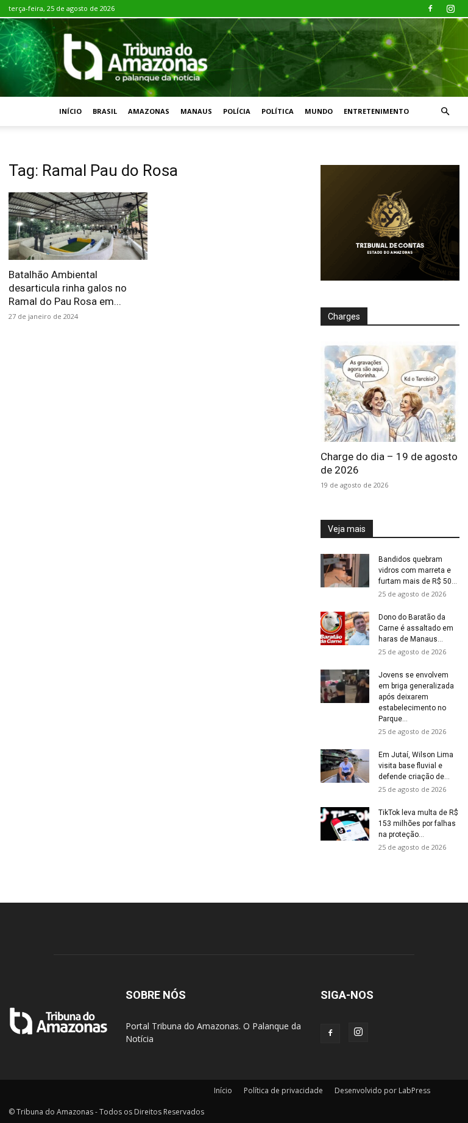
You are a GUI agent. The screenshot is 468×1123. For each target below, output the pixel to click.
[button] (444, 111)
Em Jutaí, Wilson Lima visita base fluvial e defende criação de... (415, 765)
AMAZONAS (148, 111)
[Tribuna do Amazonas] (234, 57)
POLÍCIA (236, 111)
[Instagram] (450, 8)
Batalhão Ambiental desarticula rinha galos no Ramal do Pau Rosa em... (68, 287)
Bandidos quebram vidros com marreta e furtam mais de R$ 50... (417, 570)
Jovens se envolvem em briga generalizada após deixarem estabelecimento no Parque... (416, 697)
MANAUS (196, 111)
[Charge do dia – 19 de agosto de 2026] (390, 391)
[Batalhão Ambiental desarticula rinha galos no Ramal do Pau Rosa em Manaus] (78, 226)
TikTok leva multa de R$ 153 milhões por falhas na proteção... (418, 823)
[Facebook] (430, 8)
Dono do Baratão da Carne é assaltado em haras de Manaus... (415, 628)
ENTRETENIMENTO (376, 111)
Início (70, 111)
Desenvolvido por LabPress (382, 1090)
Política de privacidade (283, 1090)
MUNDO (319, 111)
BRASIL (105, 111)
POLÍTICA (277, 111)
